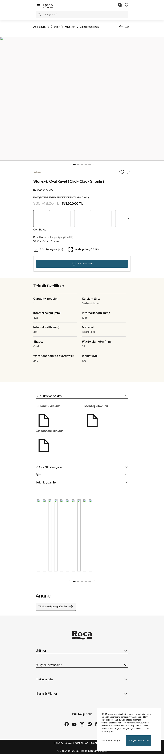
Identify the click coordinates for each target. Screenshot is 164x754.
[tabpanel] (82, 99)
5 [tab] (89, 164)
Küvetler (70, 26)
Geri (127, 26)
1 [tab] (74, 164)
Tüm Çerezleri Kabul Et (138, 741)
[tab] (82, 396)
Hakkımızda (44, 679)
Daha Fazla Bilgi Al (111, 741)
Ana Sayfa (39, 26)
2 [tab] (78, 164)
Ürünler (55, 26)
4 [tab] (86, 164)
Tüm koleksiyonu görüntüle (52, 606)
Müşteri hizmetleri (49, 665)
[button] (39, 15)
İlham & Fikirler (46, 693)
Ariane (43, 595)
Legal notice (81, 742)
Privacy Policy (62, 742)
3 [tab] (82, 164)
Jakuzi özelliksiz (89, 26)
